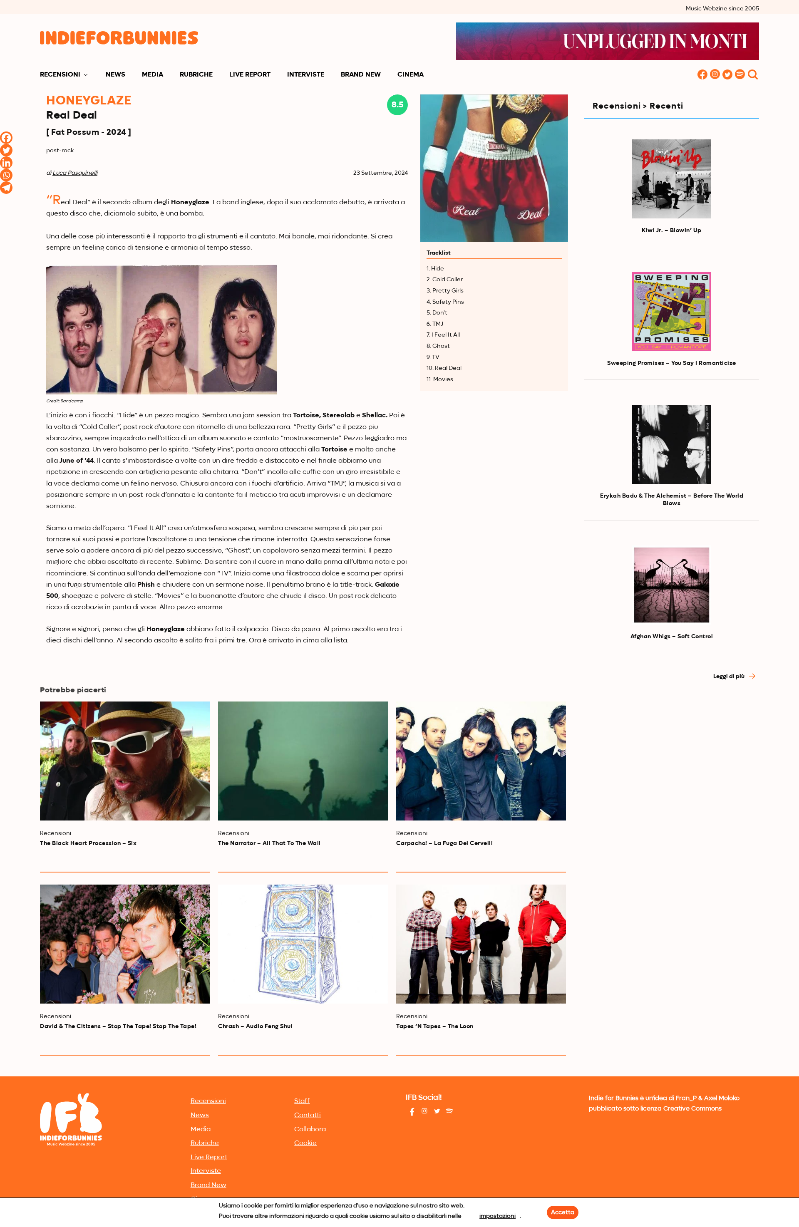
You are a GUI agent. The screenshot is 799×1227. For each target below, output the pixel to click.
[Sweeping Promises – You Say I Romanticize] (671, 311)
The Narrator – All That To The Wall (269, 843)
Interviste (305, 75)
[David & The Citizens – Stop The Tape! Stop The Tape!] (125, 944)
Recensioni (60, 75)
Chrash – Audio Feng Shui (255, 1026)
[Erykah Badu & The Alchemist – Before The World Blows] (671, 444)
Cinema (410, 75)
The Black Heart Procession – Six (88, 843)
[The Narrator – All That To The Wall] (303, 760)
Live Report (249, 75)
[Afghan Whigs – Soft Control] (671, 585)
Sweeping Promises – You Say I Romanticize (671, 363)
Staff (302, 1101)
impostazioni (497, 1216)
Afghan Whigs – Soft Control (671, 637)
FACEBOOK (702, 75)
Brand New (361, 75)
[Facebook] (6, 137)
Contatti (307, 1115)
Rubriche (196, 75)
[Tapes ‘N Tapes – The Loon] (481, 944)
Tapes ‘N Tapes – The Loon (435, 1026)
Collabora (310, 1129)
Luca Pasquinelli (74, 173)
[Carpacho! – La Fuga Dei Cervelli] (481, 760)
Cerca (753, 75)
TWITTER (727, 75)
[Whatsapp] (6, 175)
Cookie (305, 1143)
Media (152, 75)
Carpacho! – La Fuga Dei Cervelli (444, 843)
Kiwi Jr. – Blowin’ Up (672, 230)
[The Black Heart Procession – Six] (125, 760)
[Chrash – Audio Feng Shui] (303, 944)
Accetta (562, 1212)
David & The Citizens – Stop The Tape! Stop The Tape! (118, 1026)
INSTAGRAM (715, 75)
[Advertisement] (671, 762)
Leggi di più (729, 676)
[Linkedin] (6, 162)
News (115, 75)
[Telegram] (6, 187)
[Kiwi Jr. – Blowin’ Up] (671, 178)
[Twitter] (6, 150)
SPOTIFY (740, 75)
